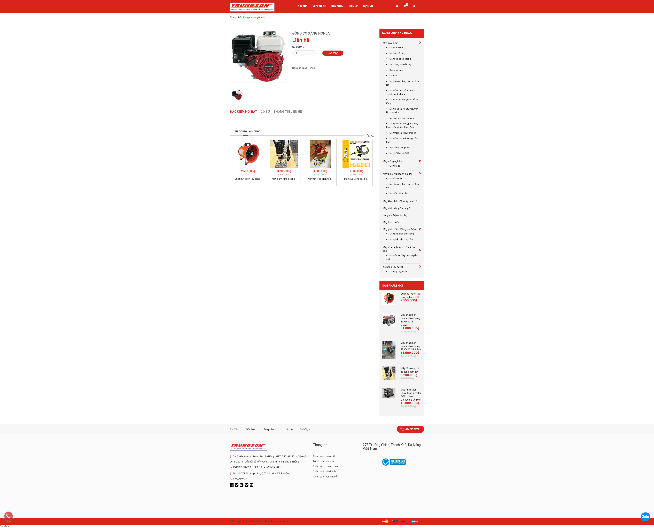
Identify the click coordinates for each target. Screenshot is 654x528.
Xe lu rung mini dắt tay (400, 64)
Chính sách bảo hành (324, 471)
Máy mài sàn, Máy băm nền (403, 133)
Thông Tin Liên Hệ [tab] (288, 111)
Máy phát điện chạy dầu (401, 239)
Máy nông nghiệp (392, 161)
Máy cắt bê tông (397, 53)
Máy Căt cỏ (395, 166)
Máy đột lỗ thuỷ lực (399, 193)
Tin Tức (303, 6)
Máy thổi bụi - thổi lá (399, 153)
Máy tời (393, 75)
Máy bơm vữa (396, 47)
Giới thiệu (319, 6)
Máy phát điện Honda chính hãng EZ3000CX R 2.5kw (411, 346)
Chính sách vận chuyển (325, 476)
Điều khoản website (323, 461)
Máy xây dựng (390, 43)
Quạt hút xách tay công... (248, 178)
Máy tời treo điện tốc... (320, 178)
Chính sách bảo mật (324, 456)
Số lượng (298, 47)
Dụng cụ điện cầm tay (395, 215)
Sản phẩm (337, 6)
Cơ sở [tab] (265, 111)
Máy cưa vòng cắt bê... (356, 178)
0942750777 (412, 429)
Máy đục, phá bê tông (400, 59)
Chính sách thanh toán (325, 466)
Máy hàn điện (396, 178)
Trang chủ (235, 17)
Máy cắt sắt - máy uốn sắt (402, 118)
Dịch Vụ (368, 6)
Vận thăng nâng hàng (400, 147)
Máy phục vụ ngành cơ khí (397, 173)
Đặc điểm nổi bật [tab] (243, 111)
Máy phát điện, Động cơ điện (399, 229)
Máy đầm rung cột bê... (284, 178)
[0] (405, 6)
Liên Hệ (353, 6)
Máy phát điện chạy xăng (402, 233)
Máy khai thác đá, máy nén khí (400, 201)
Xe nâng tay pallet (393, 267)
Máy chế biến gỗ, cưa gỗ (396, 208)
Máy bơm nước (391, 222)
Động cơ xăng (396, 70)
